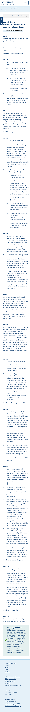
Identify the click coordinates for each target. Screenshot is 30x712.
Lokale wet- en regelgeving (7, 8)
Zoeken (7, 672)
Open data (8, 690)
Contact (7, 665)
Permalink (14, 16)
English (7, 667)
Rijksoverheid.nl (9, 702)
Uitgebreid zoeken (20, 8)
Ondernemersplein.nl (11, 704)
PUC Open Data (9, 694)
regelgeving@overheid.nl (14, 652)
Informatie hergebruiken (12, 677)
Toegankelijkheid (10, 681)
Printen (23, 16)
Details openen (1, 21)
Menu (25, 3)
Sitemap (7, 683)
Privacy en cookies (10, 679)
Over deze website (10, 663)
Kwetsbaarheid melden (12, 685)
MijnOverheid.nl (10, 699)
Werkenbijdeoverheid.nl (12, 706)
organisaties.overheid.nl (13, 646)
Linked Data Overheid (11, 692)
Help (6, 670)
